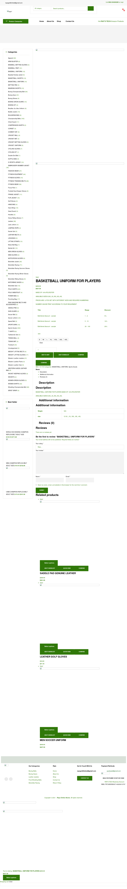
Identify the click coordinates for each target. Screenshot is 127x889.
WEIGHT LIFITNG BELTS (16, 351)
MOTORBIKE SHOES (14, 282)
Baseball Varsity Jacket (15, 75)
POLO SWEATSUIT (14, 292)
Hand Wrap (11, 208)
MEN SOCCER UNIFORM (53, 740)
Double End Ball (13, 155)
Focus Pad (11, 188)
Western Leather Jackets (16, 358)
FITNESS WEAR (13, 184)
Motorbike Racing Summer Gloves (19, 268)
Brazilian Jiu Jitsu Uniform (16, 108)
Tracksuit (11, 345)
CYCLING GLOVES (14, 149)
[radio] (39, 339)
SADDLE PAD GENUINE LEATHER (58, 573)
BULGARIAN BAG (13, 115)
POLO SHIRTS (12, 289)
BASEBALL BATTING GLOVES (17, 65)
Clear (41, 343)
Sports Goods (73, 367)
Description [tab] (46, 382)
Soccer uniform (13, 318)
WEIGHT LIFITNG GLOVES (16, 355)
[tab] (82, 372)
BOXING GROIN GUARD (16, 102)
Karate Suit (11, 231)
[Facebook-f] (11, 779)
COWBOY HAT (12, 132)
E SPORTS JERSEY (14, 162)
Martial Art (11, 248)
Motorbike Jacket (13, 261)
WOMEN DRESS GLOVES (16, 380)
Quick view (66, 568)
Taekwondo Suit (13, 335)
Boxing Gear (12, 95)
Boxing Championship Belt (16, 92)
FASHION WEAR (13, 171)
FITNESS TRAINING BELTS (17, 181)
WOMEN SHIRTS (13, 384)
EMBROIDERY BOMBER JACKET (18, 165)
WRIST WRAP (12, 390)
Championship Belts (14, 118)
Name (38, 476)
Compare (81, 355)
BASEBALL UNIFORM (15, 71)
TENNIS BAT (12, 341)
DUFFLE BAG (12, 159)
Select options (49, 563)
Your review (40, 450)
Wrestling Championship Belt (17, 387)
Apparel (10, 58)
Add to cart (46, 355)
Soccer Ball (11, 314)
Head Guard (12, 211)
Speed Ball (11, 321)
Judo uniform (12, 225)
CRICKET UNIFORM (14, 145)
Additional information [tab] (54, 400)
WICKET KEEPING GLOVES (17, 374)
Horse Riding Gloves (14, 218)
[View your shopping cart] (101, 13)
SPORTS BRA (12, 325)
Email (68, 476)
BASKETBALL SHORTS (15, 78)
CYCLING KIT (12, 152)
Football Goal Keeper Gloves (17, 191)
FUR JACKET (12, 198)
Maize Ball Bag (12, 245)
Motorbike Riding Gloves (16, 279)
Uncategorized (12, 348)
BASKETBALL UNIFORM (60, 367)
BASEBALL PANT (13, 68)
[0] (111, 10)
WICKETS (11, 377)
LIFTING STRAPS (13, 241)
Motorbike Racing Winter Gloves (18, 274)
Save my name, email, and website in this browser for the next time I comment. (62, 485)
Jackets (10, 221)
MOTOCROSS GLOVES (15, 258)
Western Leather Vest (15, 365)
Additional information (46, 374)
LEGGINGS (11, 238)
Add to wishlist (64, 355)
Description (43, 372)
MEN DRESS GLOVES (15, 251)
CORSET (11, 129)
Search (91, 8)
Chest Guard (12, 122)
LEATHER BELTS (13, 235)
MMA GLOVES (12, 255)
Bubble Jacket (12, 112)
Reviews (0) (43, 377)
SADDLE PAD (12, 308)
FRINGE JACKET (13, 194)
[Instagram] (6, 779)
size (39, 334)
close (10, 882)
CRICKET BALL (13, 135)
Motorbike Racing (13, 265)
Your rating (39, 443)
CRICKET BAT (12, 139)
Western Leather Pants (15, 362)
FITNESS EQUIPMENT (15, 174)
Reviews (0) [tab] (46, 422)
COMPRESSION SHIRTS (16, 125)
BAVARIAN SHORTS (14, 88)
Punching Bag (12, 299)
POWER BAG (12, 296)
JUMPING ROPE (13, 228)
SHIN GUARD (12, 311)
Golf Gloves (11, 201)
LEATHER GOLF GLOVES (53, 656)
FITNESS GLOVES (14, 178)
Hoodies (10, 215)
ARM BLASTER (13, 61)
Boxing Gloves (12, 98)
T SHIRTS (11, 331)
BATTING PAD (12, 85)
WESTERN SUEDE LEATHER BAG (16, 369)
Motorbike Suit (12, 286)
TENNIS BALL (12, 338)
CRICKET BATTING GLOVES (17, 142)
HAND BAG (11, 204)
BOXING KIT (12, 105)
